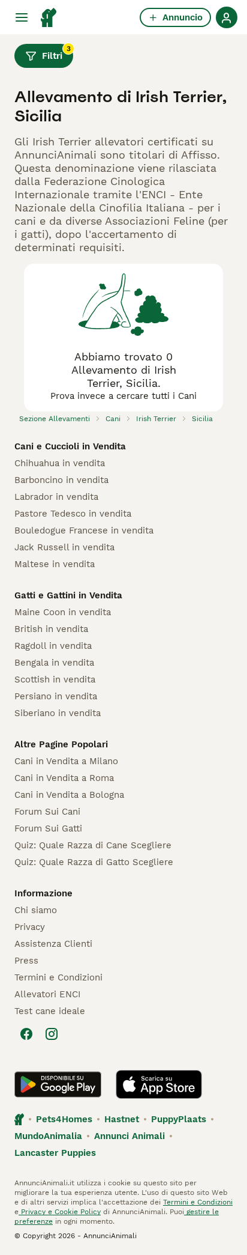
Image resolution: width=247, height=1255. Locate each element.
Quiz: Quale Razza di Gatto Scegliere (93, 862)
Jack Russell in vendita (64, 547)
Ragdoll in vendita (53, 645)
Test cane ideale (49, 1011)
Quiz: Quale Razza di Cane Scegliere (92, 845)
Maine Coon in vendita (62, 612)
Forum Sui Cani (47, 811)
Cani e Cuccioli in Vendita (70, 446)
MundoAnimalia (48, 1136)
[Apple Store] (159, 1084)
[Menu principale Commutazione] (22, 17)
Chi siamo (35, 910)
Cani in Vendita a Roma (64, 778)
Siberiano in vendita (57, 713)
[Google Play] (57, 1084)
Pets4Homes (64, 1119)
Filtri (56, 52)
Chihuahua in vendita (59, 463)
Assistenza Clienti (53, 943)
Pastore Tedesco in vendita (72, 513)
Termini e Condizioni (58, 977)
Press (26, 960)
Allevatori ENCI (47, 994)
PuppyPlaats (178, 1119)
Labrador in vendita (56, 496)
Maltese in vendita (54, 564)
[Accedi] (226, 17)
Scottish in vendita (54, 679)
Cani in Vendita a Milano (66, 761)
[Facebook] (26, 1034)
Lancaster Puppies (55, 1152)
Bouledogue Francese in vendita (83, 530)
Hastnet (121, 1119)
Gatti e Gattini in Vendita (68, 595)
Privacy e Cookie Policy (60, 1212)
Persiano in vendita (55, 696)
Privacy (29, 927)
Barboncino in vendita (61, 480)
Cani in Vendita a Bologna (69, 794)
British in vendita (51, 629)
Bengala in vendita (54, 662)
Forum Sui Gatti (48, 828)
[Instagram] (52, 1034)
